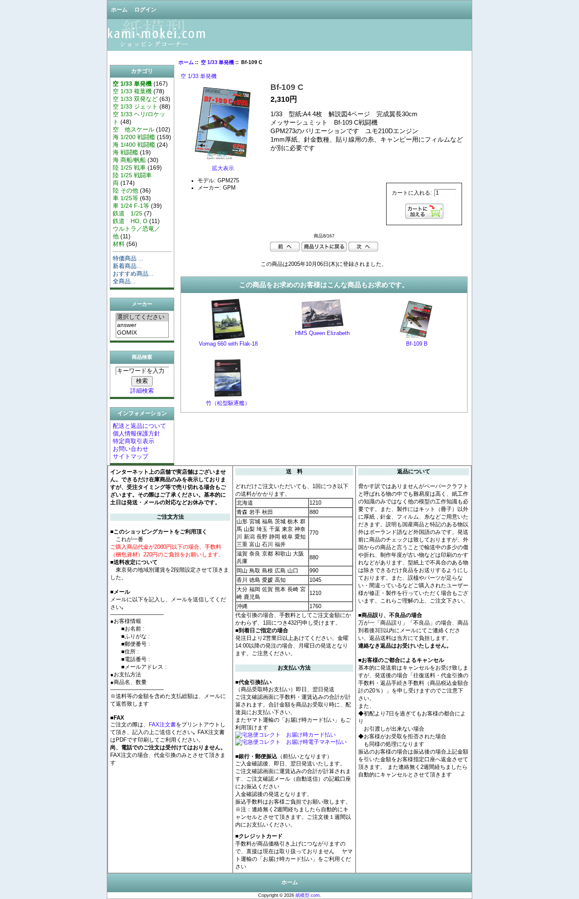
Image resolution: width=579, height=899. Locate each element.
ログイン (145, 10)
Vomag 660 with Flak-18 (228, 344)
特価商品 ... (128, 258)
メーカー (142, 304)
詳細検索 (142, 390)
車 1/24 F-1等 (131, 205)
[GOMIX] (142, 333)
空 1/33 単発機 (217, 62)
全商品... (124, 281)
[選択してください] (142, 317)
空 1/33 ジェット (135, 106)
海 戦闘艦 (125, 152)
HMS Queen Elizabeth (322, 333)
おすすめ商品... (133, 273)
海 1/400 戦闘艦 (134, 144)
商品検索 (142, 357)
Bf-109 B (417, 344)
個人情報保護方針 (136, 433)
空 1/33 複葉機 (132, 91)
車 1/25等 (125, 198)
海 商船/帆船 (129, 159)
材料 (119, 243)
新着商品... (127, 265)
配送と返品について (139, 425)
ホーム (119, 10)
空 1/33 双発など (135, 98)
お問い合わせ (130, 448)
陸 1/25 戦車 (129, 167)
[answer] (142, 325)
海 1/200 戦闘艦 (134, 137)
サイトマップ (130, 456)
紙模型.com (307, 895)
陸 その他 (125, 190)
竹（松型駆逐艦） (228, 403)
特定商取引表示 (133, 441)
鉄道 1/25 (127, 213)
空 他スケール (133, 129)
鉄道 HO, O (130, 221)
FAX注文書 (162, 724)
